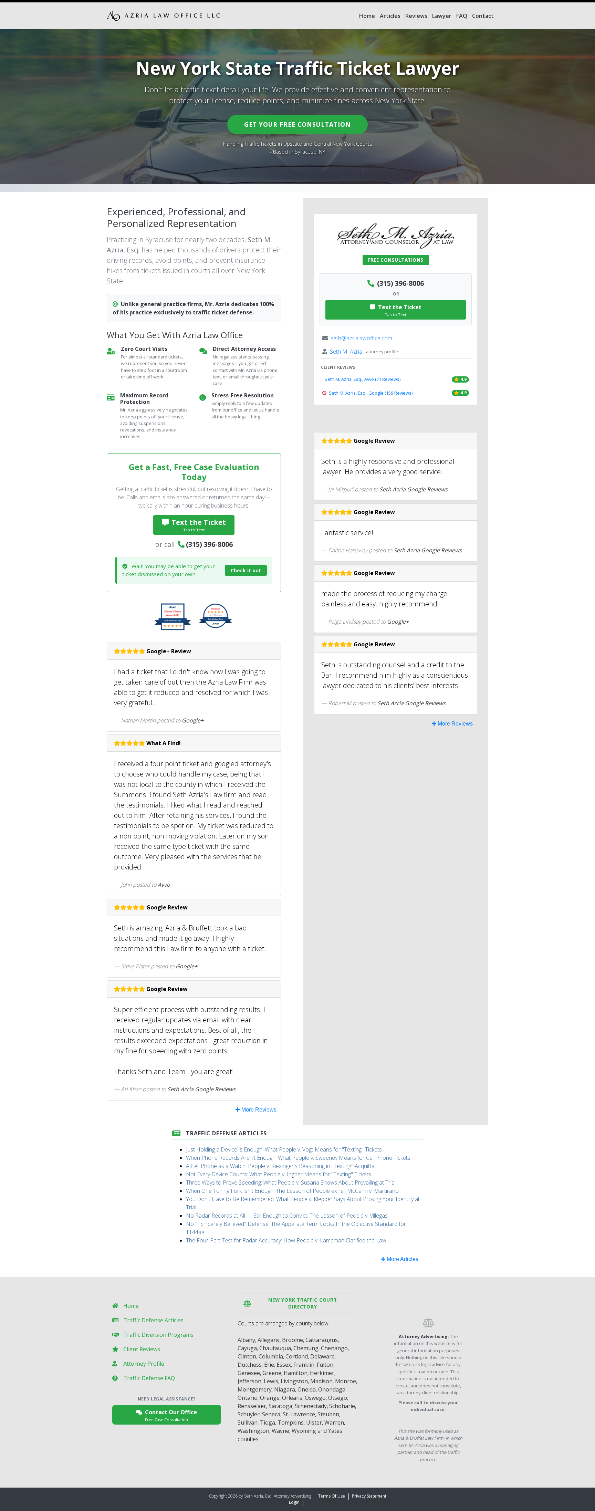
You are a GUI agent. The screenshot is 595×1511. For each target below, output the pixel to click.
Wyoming (304, 1431)
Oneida (307, 1389)
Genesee (249, 1373)
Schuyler (249, 1414)
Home (367, 16)
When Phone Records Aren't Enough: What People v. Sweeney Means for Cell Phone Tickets (298, 1157)
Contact (483, 16)
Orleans (292, 1397)
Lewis (271, 1381)
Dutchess (250, 1364)
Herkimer (322, 1373)
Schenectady (311, 1406)
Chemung (306, 1348)
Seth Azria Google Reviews (201, 1089)
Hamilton (295, 1373)
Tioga (267, 1422)
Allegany (269, 1340)
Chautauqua (275, 1348)
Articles (390, 16)
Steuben (328, 1414)
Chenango (334, 1348)
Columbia (271, 1356)
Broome (292, 1340)
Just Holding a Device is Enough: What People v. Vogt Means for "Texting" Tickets (284, 1149)
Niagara (284, 1389)
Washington (253, 1431)
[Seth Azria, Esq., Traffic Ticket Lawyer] (163, 15)
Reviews (416, 16)
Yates (335, 1431)
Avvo (164, 884)
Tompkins (291, 1422)
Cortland (296, 1356)
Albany (246, 1340)
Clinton (247, 1356)
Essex (283, 1364)
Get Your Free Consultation (297, 124)
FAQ (461, 16)
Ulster (314, 1422)
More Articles (401, 1259)
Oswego (315, 1397)
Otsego (337, 1397)
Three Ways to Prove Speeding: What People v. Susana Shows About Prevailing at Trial (291, 1182)
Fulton (325, 1364)
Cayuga (247, 1348)
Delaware (322, 1356)
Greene (271, 1373)
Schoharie (342, 1406)
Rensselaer (252, 1406)
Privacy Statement (369, 1496)
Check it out (246, 570)
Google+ (192, 720)
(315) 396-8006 (209, 544)
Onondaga (331, 1389)
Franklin (303, 1364)
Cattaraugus (321, 1340)
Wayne (280, 1431)
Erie (269, 1364)
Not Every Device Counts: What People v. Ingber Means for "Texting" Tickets (278, 1174)
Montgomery (255, 1389)
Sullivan (248, 1422)
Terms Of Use (331, 1496)
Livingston (294, 1381)
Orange (270, 1397)
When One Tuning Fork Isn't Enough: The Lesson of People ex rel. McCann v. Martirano (292, 1191)
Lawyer (441, 16)
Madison (321, 1381)
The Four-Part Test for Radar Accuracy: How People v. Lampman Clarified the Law (286, 1240)
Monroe (345, 1381)
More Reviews (258, 1110)
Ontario (248, 1397)
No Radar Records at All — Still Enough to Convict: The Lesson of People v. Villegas (287, 1215)
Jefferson (249, 1381)
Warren (334, 1422)
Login (294, 1502)
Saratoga (280, 1406)
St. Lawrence (299, 1414)
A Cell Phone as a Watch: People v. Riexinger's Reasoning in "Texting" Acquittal (281, 1166)
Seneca (271, 1414)
